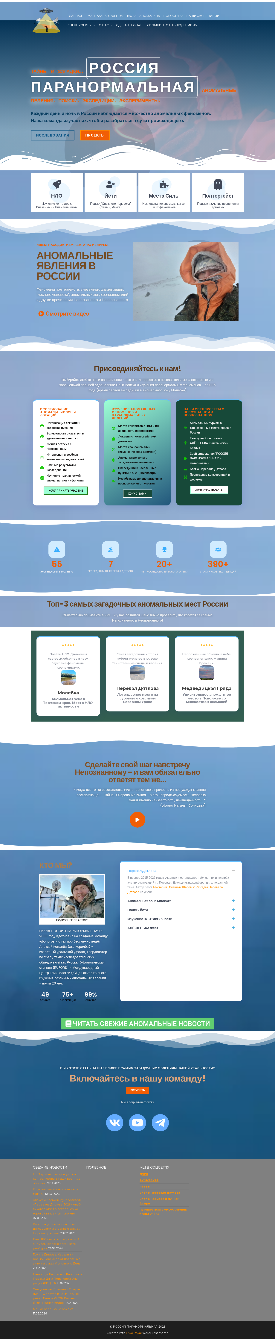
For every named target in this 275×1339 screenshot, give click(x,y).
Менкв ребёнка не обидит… (54, 1309)
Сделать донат (129, 25)
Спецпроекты (79, 25)
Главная (75, 16)
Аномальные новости (159, 16)
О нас (104, 25)
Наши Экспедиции (202, 16)
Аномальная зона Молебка (149, 901)
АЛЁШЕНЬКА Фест (142, 928)
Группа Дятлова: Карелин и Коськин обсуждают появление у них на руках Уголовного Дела (56, 1259)
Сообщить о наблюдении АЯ (172, 25)
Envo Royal (134, 1333)
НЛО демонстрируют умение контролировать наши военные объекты (56, 1178)
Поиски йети (137, 910)
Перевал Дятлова (141, 870)
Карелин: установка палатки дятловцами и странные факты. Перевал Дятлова (56, 1228)
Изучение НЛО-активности (149, 919)
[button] (181, 870)
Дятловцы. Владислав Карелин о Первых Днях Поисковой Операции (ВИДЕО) (57, 1278)
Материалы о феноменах (110, 16)
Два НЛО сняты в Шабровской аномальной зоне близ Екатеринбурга (56, 1243)
